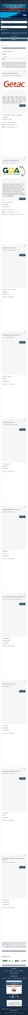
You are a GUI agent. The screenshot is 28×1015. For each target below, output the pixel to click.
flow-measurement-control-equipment (10, 599)
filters (5, 686)
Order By (4, 54)
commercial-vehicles (7, 862)
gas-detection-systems (8, 162)
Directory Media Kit (14, 973)
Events (9, 978)
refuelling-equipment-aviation (9, 424)
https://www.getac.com (12, 127)
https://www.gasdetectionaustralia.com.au (16, 214)
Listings (4, 978)
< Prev (7, 66)
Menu (14, 39)
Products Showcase (17, 978)
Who (2, 24)
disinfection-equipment (8, 250)
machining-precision (7, 511)
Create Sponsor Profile (17, 1)
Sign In (25, 1)
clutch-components (7, 337)
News (24, 978)
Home (6, 970)
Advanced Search (14, 36)
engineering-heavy (7, 773)
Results (3, 58)
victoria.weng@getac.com (11, 124)
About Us (11, 970)
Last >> (24, 66)
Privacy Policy (16, 1012)
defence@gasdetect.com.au (12, 212)
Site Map (21, 970)
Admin (20, 75)
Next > (20, 66)
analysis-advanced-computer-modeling (11, 75)
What (2, 20)
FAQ (16, 970)
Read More (22, 105)
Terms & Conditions (9, 1012)
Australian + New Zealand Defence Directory (18, 1008)
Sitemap (21, 1012)
